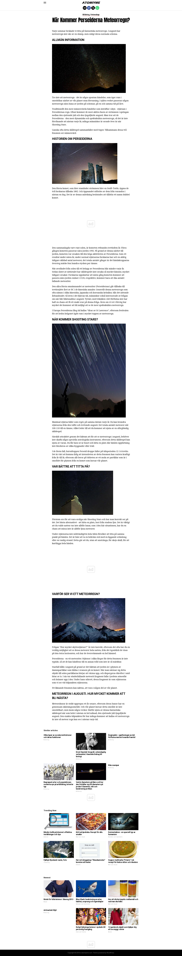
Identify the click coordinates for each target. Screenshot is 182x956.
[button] (45, 2)
